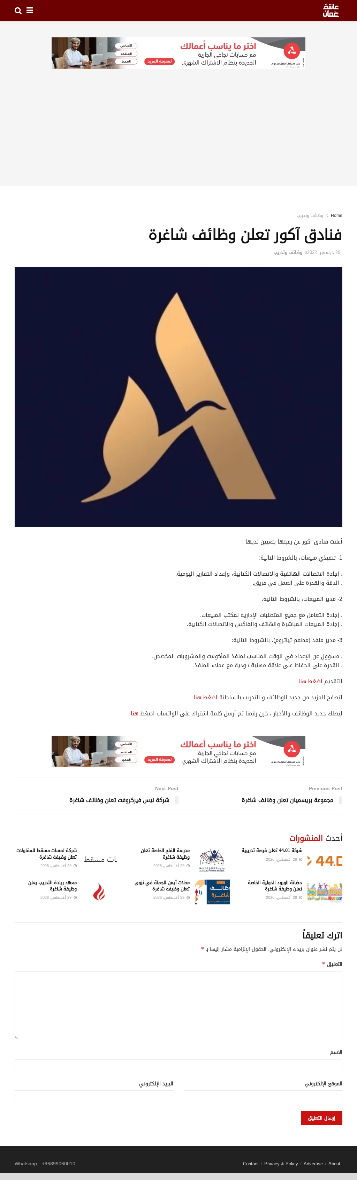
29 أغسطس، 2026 (282, 859)
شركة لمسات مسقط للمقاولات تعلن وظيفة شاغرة (46, 853)
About (334, 1163)
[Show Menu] (29, 10)
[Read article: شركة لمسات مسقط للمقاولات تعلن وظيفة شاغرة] (99, 860)
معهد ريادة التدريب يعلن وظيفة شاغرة (52, 885)
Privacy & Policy (281, 1163)
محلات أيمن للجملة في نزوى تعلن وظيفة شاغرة (162, 885)
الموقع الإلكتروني (323, 1084)
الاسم (336, 1052)
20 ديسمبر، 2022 (323, 252)
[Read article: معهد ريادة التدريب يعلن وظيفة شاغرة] (99, 892)
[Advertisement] (178, 137)
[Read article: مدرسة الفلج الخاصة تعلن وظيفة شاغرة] (212, 860)
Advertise (313, 1163)
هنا (134, 713)
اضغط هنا (310, 681)
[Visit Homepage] (331, 10)
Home (336, 215)
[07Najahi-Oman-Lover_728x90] (178, 53)
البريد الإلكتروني (156, 1084)
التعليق (332, 964)
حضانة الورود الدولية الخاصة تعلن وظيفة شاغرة (275, 885)
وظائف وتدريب (310, 215)
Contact (251, 1163)
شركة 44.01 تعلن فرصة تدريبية (272, 850)
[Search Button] (18, 10)
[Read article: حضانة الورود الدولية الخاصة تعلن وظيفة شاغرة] (324, 892)
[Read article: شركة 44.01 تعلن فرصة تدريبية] (324, 860)
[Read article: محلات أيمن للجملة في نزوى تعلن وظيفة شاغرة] (212, 892)
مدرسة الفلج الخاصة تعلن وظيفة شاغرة (165, 853)
